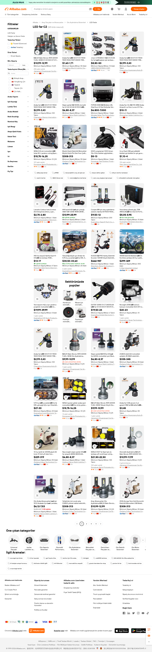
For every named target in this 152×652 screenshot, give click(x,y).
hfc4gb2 (86, 558)
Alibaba (35, 22)
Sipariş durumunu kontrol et (133, 594)
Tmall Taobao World (64, 641)
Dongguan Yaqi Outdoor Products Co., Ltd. (103, 161)
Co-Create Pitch (11, 590)
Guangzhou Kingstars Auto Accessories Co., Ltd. (132, 222)
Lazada (76, 641)
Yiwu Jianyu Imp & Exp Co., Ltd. (131, 164)
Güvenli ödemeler (40, 585)
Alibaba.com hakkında (13, 580)
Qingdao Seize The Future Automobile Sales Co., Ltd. (103, 115)
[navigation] (18, 273)
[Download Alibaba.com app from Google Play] (139, 630)
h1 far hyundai (34, 558)
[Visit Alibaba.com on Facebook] (124, 613)
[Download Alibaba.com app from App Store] (122, 630)
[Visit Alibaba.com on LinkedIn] (128, 613)
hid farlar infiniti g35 (40, 563)
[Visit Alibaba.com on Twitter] (133, 613)
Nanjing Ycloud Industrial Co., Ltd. (74, 222)
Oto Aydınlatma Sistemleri (76, 22)
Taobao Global (86, 641)
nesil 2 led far (41, 178)
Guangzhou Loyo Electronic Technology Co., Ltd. (74, 271)
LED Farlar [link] (93, 22)
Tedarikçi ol (127, 585)
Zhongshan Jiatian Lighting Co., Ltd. (132, 115)
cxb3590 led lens (101, 558)
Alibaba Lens (17, 631)
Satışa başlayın (128, 590)
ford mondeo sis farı (135, 563)
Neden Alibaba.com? (12, 585)
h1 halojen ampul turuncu (18, 563)
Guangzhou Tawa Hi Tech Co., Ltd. (103, 222)
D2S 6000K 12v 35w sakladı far (124, 558)
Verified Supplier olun (130, 599)
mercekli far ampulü (75, 563)
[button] (90, 9)
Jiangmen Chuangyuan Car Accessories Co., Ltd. (46, 71)
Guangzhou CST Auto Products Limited (46, 318)
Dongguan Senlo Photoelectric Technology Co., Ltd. (46, 164)
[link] (149, 629)
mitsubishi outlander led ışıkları (129, 178)
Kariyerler (8, 599)
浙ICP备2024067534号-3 (136, 648)
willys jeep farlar (42, 173)
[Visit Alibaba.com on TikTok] (147, 613)
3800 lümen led (57, 178)
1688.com (51, 641)
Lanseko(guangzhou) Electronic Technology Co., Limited (46, 220)
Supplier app (59, 631)
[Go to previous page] (77, 524)
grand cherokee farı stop (97, 563)
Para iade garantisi (41, 590)
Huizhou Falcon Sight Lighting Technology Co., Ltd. (74, 115)
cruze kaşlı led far (16, 568)
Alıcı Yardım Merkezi (100, 585)
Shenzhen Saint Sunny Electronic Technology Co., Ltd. (46, 268)
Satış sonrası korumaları (43, 599)
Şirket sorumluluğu (12, 594)
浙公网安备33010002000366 (115, 648)
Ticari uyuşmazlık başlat (101, 594)
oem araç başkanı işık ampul (102, 178)
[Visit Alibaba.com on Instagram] (138, 613)
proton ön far (117, 563)
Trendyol (101, 641)
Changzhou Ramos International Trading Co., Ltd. (46, 117)
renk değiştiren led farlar (78, 178)
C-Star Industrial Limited (129, 268)
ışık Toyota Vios (51, 558)
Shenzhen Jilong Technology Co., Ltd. (103, 266)
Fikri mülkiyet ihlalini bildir (102, 603)
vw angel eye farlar (16, 558)
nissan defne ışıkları (98, 173)
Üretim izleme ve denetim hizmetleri (43, 604)
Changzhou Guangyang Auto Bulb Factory (132, 70)
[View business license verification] (97, 648)
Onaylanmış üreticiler (71, 588)
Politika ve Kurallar (40, 610)
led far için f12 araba (69, 558)
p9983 (56, 173)
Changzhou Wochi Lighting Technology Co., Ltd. (74, 68)
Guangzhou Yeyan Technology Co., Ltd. (132, 320)
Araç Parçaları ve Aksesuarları (52, 22)
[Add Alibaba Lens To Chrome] (37, 630)
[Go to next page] (101, 524)
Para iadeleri (97, 599)
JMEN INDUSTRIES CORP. (100, 68)
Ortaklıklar (126, 603)
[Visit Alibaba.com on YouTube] (143, 613)
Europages (110, 641)
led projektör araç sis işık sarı (75, 173)
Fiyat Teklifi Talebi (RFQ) (72, 592)
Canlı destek (97, 590)
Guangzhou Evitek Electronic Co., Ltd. (103, 315)
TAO (94, 641)
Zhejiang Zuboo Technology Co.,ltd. (74, 161)
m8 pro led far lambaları (120, 173)
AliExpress (42, 641)
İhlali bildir (96, 608)
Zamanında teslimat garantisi (44, 594)
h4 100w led (58, 563)
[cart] (119, 9)
